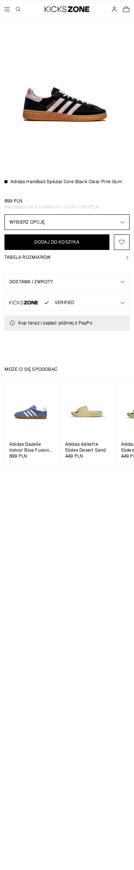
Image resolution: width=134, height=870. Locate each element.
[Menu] (7, 9)
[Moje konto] (114, 9)
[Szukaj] (18, 9)
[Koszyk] (126, 9)
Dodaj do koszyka (56, 242)
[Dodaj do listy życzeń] (122, 242)
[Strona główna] (67, 9)
